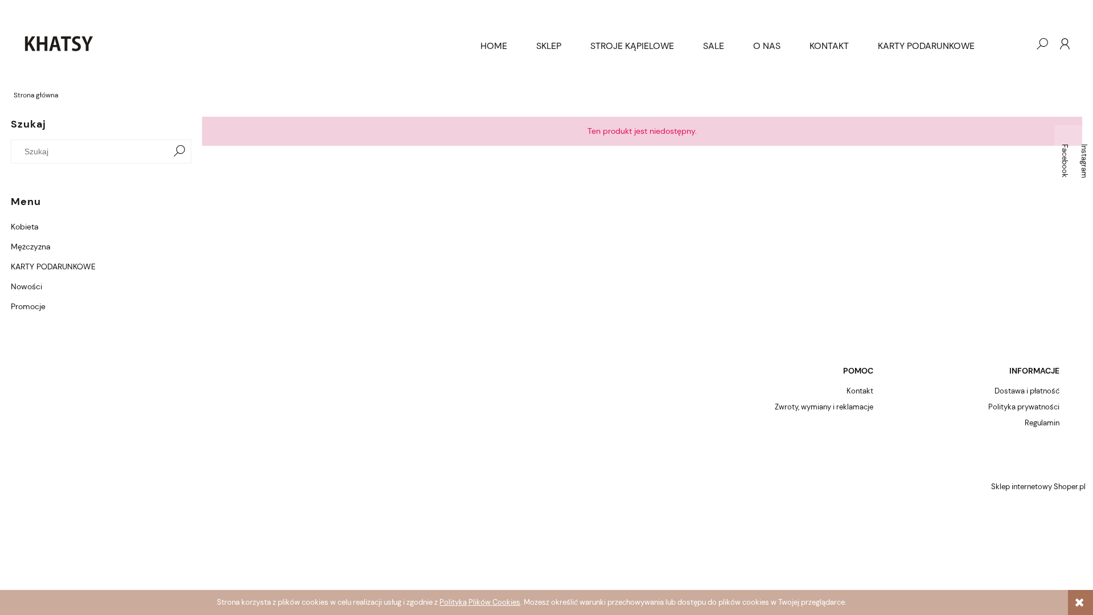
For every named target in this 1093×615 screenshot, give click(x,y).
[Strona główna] (239, 43)
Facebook (1065, 161)
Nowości (26, 286)
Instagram (1084, 161)
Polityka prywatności (1023, 407)
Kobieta (25, 227)
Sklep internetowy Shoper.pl (1038, 486)
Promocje (28, 306)
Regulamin (1042, 423)
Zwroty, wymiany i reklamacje (824, 407)
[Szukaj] (179, 151)
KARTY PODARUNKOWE (53, 266)
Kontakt (860, 391)
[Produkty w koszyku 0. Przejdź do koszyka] (1019, 44)
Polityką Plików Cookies (479, 602)
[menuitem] (494, 46)
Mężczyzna (31, 246)
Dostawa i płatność (1027, 391)
